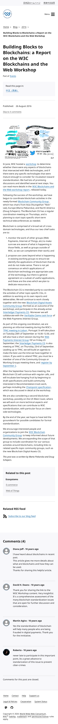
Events (13, 76)
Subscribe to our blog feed (22, 516)
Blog (15, 27)
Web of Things (12, 490)
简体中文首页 (49, 2)
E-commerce (12, 484)
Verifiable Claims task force (38, 315)
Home (6, 27)
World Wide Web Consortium (33, 713)
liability (12, 716)
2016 (24, 27)
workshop (31, 164)
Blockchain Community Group (33, 201)
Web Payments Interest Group (26, 338)
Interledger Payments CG (16, 312)
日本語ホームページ (32, 2)
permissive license (40, 716)
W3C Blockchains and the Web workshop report (28, 188)
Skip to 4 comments (12, 111)
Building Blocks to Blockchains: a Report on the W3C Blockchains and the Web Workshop (27, 34)
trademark (22, 716)
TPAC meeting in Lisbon (15, 330)
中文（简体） (12, 90)
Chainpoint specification (38, 387)
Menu (47, 14)
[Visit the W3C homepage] (7, 14)
